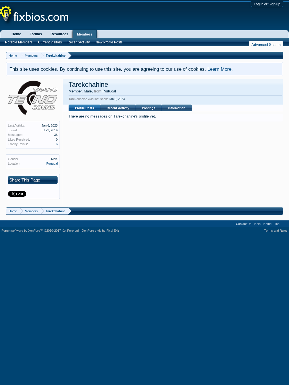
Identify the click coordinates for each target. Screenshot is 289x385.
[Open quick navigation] (280, 55)
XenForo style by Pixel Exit (100, 230)
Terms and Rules (276, 230)
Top (276, 223)
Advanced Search (266, 45)
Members (84, 34)
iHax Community (144, 221)
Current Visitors (50, 42)
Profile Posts (84, 108)
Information (176, 108)
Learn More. (220, 69)
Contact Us (243, 223)
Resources (59, 34)
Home (16, 34)
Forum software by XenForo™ (40, 230)
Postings (148, 108)
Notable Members (18, 42)
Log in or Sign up (267, 4)
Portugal (52, 163)
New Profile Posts (108, 42)
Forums (36, 34)
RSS (284, 224)
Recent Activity (118, 108)
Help (257, 223)
